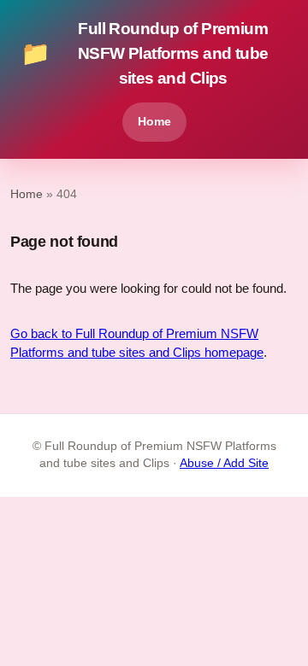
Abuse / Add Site (224, 463)
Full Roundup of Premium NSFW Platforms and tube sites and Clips (145, 53)
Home (154, 121)
